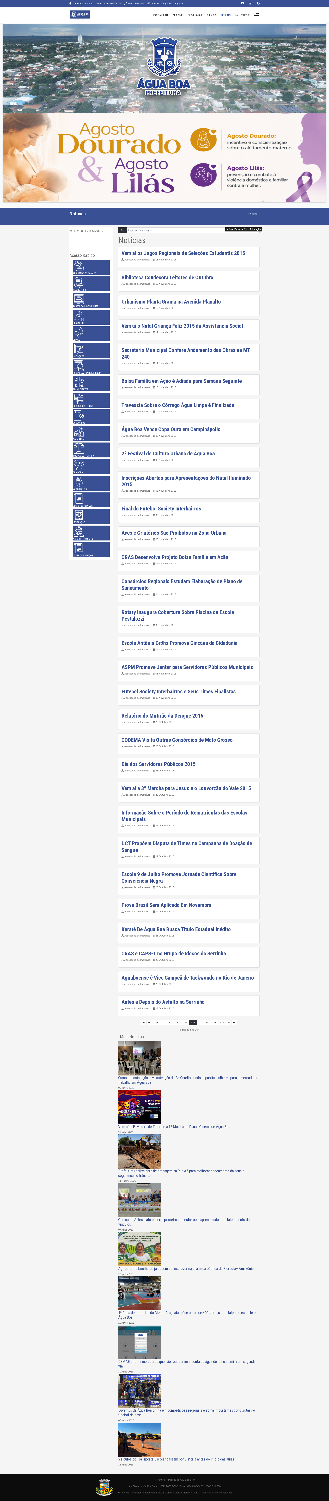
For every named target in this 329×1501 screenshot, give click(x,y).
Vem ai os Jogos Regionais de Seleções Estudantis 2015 (183, 253)
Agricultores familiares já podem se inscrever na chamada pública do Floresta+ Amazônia (186, 1268)
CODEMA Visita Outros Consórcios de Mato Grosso (177, 740)
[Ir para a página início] (144, 1023)
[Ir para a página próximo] (228, 1023)
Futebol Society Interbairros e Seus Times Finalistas (178, 691)
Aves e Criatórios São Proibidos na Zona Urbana (174, 533)
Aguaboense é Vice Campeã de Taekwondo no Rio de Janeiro (187, 977)
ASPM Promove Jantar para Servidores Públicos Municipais (187, 667)
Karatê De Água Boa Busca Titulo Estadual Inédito (176, 929)
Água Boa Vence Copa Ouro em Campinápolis (170, 429)
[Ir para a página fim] (234, 1023)
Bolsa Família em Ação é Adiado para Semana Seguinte (181, 381)
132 (177, 1022)
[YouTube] (242, 3)
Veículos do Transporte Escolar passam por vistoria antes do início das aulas (176, 1459)
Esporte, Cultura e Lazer (247, 229)
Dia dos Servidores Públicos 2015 (158, 764)
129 (156, 1022)
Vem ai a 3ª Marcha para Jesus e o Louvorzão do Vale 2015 (186, 788)
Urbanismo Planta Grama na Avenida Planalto (171, 301)
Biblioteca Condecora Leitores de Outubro (167, 277)
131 (169, 1022)
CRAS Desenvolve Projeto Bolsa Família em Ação (174, 557)
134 (193, 1022)
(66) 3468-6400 (136, 3)
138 (222, 1022)
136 (206, 1022)
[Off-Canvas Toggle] (256, 15)
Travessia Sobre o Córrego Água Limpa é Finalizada (177, 405)
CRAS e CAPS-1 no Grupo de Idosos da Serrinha (173, 953)
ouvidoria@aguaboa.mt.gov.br (167, 3)
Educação (255, 229)
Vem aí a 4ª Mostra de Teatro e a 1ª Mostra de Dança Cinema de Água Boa (174, 1126)
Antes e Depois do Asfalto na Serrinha (163, 1002)
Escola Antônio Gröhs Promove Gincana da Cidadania (179, 643)
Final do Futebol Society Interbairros (161, 508)
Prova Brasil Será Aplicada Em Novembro (166, 905)
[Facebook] (258, 3)
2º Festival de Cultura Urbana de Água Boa (168, 453)
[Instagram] (250, 3)
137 (214, 1022)
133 (185, 1022)
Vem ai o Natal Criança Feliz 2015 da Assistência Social (182, 326)
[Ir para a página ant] (149, 1023)
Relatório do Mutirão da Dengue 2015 (162, 715)
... (162, 1022)
